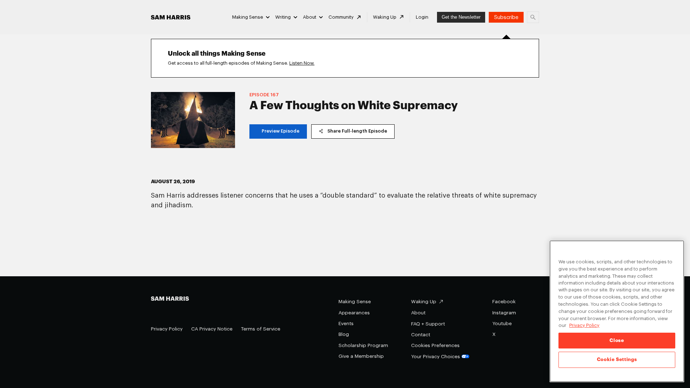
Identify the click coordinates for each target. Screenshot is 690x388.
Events (346, 323)
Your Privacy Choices (435, 356)
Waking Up (384, 17)
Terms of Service (260, 329)
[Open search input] (533, 17)
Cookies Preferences (435, 345)
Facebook (504, 301)
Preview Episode (280, 131)
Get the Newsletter (461, 17)
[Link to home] (170, 17)
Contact (420, 334)
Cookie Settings (617, 359)
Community (341, 17)
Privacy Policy (167, 329)
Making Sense (247, 17)
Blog (344, 334)
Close (617, 340)
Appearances (354, 312)
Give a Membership (361, 356)
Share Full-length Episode (357, 131)
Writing (283, 17)
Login (422, 17)
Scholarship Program (363, 345)
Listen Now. (301, 63)
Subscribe (506, 17)
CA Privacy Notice (212, 329)
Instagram (504, 312)
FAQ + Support (428, 324)
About (309, 17)
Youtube (502, 323)
